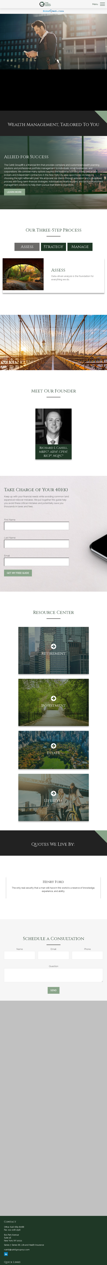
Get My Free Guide (18, 573)
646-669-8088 (17, 1227)
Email (7, 555)
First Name (9, 519)
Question (53, 966)
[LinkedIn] (6, 1254)
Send (53, 990)
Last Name (9, 537)
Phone (87, 949)
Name (19, 949)
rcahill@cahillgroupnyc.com (17, 1250)
